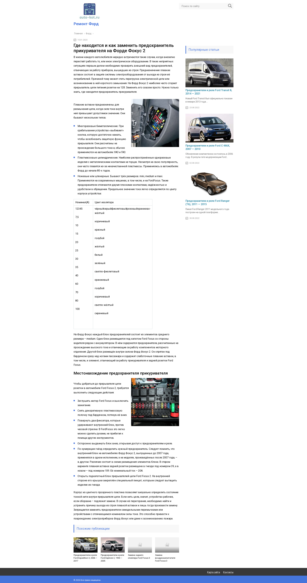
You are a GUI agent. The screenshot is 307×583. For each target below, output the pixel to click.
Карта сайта (213, 572)
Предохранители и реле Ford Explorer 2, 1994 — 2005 (112, 558)
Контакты (228, 572)
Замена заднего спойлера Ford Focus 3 (139, 556)
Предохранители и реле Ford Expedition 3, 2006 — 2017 (85, 558)
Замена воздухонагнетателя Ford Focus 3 (165, 558)
